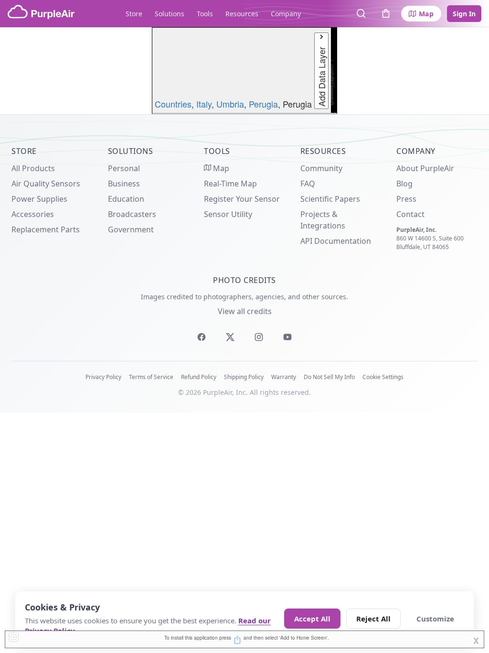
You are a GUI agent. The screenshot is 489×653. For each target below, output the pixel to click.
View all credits (245, 311)
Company (286, 13)
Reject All (373, 618)
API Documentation (335, 241)
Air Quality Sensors (45, 183)
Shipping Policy (244, 377)
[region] (244, 70)
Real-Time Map (230, 183)
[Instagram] (258, 337)
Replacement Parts (45, 229)
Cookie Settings (383, 377)
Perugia (263, 104)
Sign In (464, 13)
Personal (124, 168)
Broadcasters (132, 214)
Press (406, 199)
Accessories (32, 214)
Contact (410, 214)
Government (131, 229)
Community (321, 168)
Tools (205, 13)
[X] (230, 337)
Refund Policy (198, 377)
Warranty (283, 377)
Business (124, 183)
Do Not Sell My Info (329, 377)
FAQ (307, 183)
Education (126, 199)
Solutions (169, 13)
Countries (173, 104)
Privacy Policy (103, 377)
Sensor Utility (228, 214)
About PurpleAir (425, 168)
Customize (435, 618)
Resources (241, 13)
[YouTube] (287, 337)
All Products (33, 168)
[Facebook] (201, 337)
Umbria (230, 104)
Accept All (312, 618)
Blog (404, 183)
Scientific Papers (330, 199)
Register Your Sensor (242, 199)
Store (134, 13)
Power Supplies (39, 199)
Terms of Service (151, 377)
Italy (204, 104)
